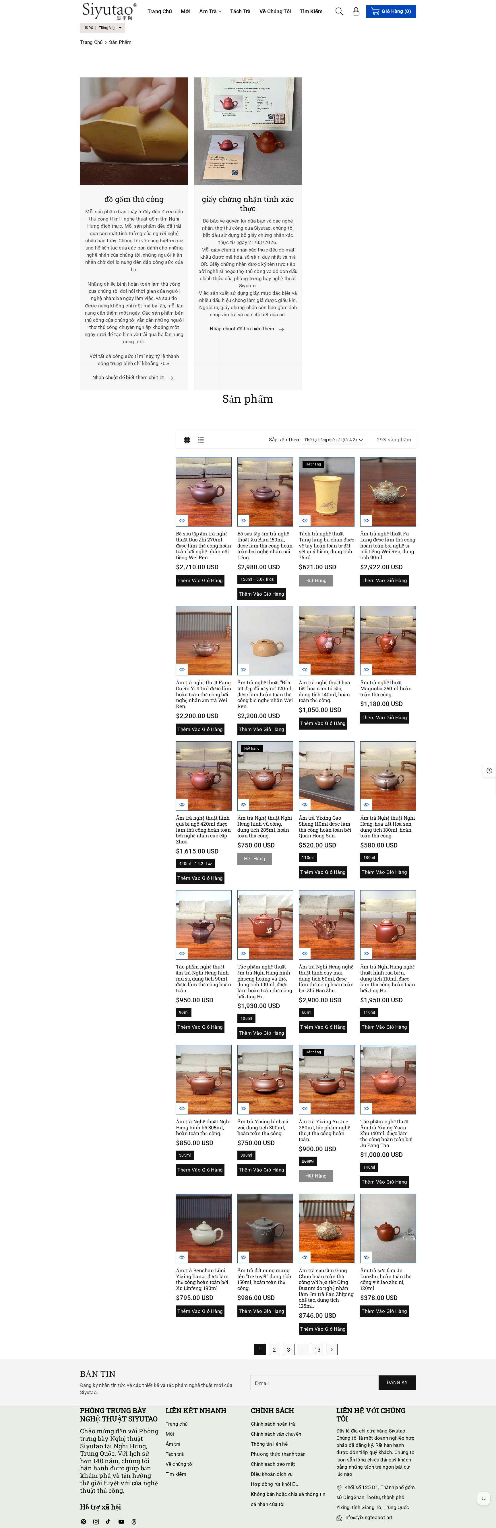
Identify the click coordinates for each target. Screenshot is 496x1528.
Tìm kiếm (176, 1474)
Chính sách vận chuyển (276, 1434)
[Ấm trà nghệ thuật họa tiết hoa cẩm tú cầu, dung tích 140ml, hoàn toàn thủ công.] (326, 640)
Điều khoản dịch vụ (271, 1474)
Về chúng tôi (180, 1464)
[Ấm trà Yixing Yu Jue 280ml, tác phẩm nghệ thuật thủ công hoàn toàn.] (326, 1079)
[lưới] (187, 439)
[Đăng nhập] (356, 11)
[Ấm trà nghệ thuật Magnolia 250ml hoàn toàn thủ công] (388, 640)
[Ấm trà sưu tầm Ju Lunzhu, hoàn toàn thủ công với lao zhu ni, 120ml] (388, 1228)
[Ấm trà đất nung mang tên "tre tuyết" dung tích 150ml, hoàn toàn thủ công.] (265, 1228)
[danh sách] (200, 439)
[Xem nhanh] (182, 520)
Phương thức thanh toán (278, 1454)
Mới (170, 1434)
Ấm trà (208, 11)
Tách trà (175, 1454)
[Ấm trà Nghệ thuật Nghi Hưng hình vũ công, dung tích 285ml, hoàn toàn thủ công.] (265, 776)
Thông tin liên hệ (269, 1444)
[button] (210, 11)
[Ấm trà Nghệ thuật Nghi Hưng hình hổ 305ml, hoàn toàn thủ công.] (203, 1079)
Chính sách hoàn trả (273, 1424)
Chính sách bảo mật (273, 1464)
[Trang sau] (332, 1349)
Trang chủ (91, 42)
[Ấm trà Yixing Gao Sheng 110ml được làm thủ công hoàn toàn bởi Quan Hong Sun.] (326, 776)
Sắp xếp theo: (285, 440)
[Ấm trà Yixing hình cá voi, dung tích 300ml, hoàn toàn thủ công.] (265, 1079)
